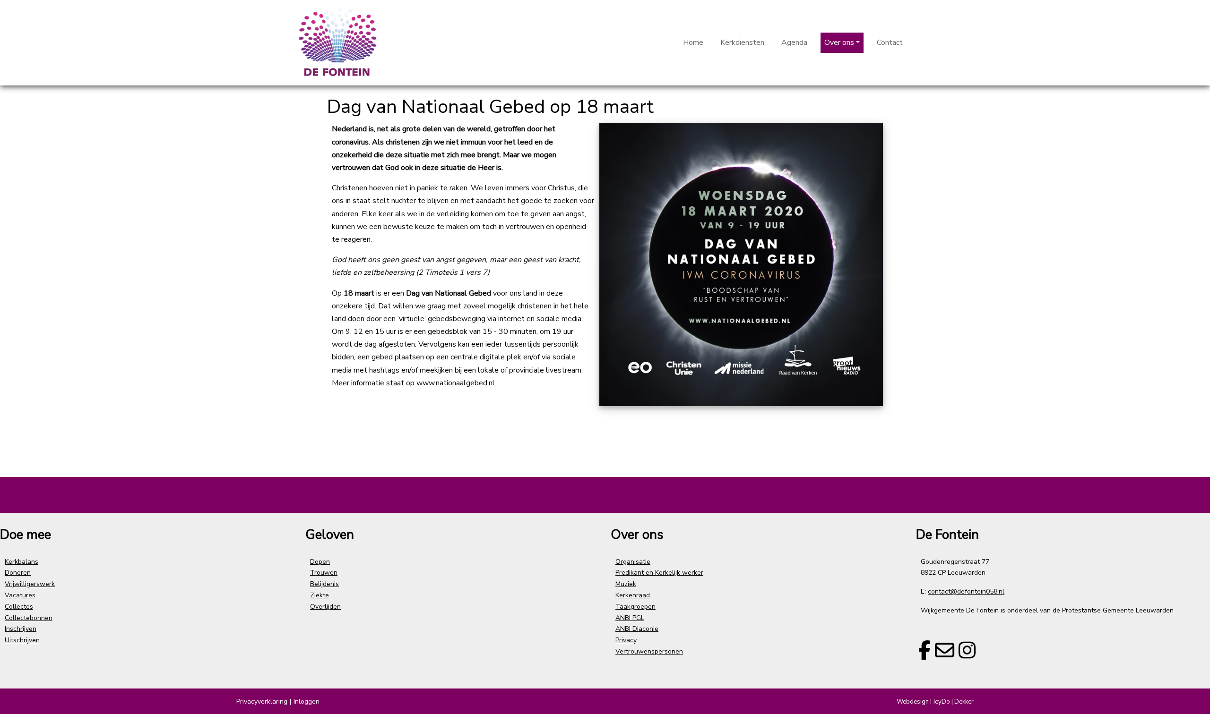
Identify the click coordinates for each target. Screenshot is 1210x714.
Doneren (18, 572)
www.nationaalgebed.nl (455, 383)
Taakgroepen (635, 606)
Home (693, 42)
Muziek (625, 583)
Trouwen (323, 572)
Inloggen (307, 701)
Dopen (320, 561)
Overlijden (325, 606)
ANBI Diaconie (636, 628)
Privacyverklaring (261, 701)
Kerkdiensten (742, 42)
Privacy (626, 640)
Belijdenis (324, 583)
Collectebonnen (28, 617)
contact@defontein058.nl (966, 591)
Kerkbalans (21, 561)
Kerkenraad (632, 595)
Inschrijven (20, 628)
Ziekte (319, 595)
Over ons (839, 42)
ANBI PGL (629, 617)
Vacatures (20, 595)
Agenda (794, 42)
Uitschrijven (22, 640)
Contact (890, 42)
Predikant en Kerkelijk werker (659, 572)
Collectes (19, 606)
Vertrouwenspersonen (649, 651)
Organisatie (632, 561)
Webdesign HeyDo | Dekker (935, 701)
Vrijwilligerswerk (30, 583)
